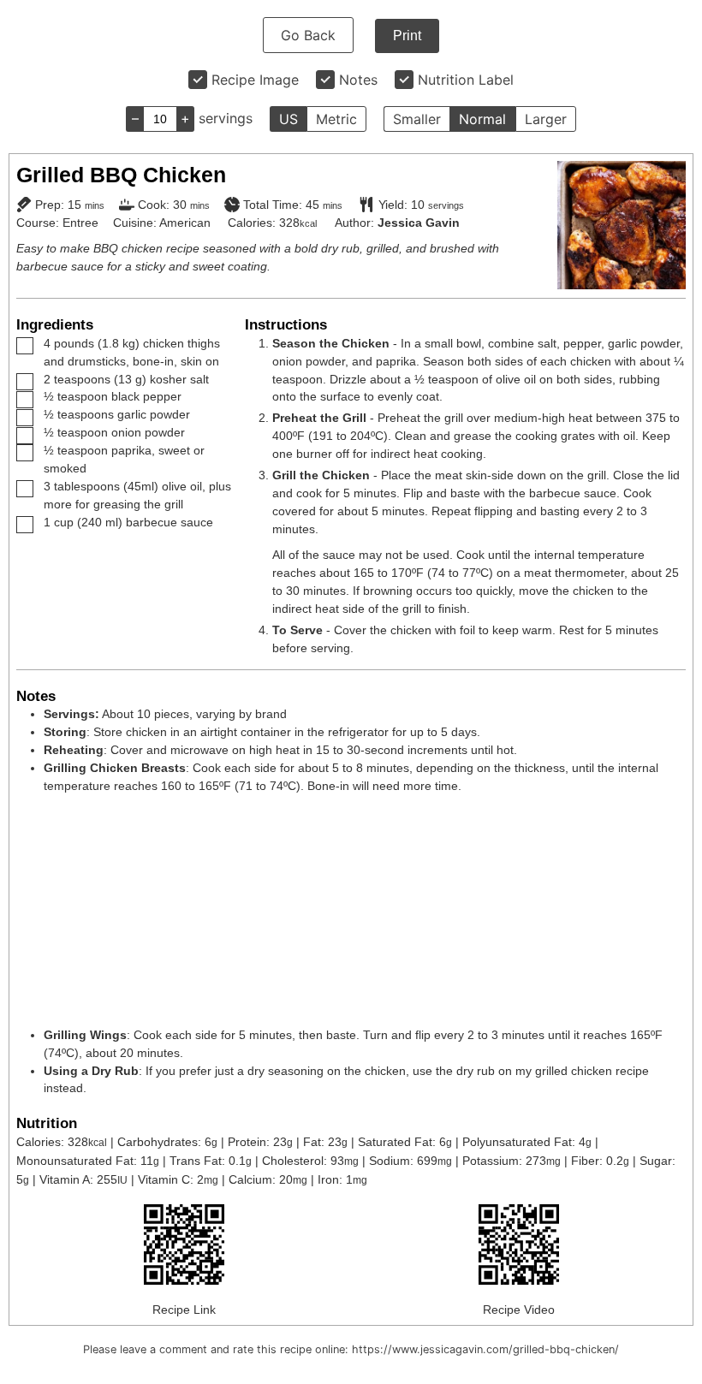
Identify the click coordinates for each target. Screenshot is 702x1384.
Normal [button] (482, 119)
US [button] (288, 119)
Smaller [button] (417, 119)
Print (407, 35)
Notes (358, 79)
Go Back (308, 35)
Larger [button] (546, 119)
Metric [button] (336, 119)
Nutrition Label (466, 79)
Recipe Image (255, 79)
